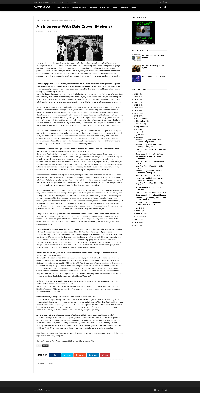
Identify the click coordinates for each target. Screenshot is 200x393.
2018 (136, 116)
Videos (114, 7)
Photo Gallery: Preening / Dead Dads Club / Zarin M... (151, 199)
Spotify (54, 2)
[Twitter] (160, 2)
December (140, 118)
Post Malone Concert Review (154, 76)
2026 (136, 94)
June (138, 135)
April (138, 208)
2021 (136, 108)
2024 (136, 99)
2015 (136, 225)
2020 (136, 110)
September (141, 126)
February (140, 213)
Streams (93, 7)
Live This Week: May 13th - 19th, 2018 (149, 184)
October (140, 124)
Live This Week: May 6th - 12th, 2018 (151, 192)
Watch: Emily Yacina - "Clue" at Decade (149, 188)
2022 (136, 105)
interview (45, 20)
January (139, 216)
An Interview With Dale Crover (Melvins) (148, 158)
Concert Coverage (79, 7)
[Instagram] (163, 2)
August (139, 129)
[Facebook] (157, 2)
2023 (136, 102)
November (140, 121)
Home (38, 20)
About (133, 7)
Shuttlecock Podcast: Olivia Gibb (149, 154)
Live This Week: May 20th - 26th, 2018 (149, 167)
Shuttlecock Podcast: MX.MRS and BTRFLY (150, 162)
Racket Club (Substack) (41, 2)
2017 (136, 220)
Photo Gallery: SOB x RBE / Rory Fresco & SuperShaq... (148, 141)
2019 (136, 113)
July (138, 132)
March (139, 210)
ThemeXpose (45, 390)
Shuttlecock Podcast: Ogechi (148, 175)
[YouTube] (166, 390)
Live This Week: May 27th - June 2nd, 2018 (151, 150)
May (138, 137)
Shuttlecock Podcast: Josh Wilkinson (151, 195)
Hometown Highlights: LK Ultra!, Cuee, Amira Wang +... (149, 179)
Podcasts (124, 7)
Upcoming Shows (62, 7)
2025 (136, 97)
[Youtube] (166, 2)
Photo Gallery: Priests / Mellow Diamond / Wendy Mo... (148, 172)
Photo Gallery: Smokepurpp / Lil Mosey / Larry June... (149, 145)
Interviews (104, 7)
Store (62, 2)
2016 (136, 222)
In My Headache (72, 2)
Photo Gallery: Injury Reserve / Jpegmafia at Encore (148, 203)
